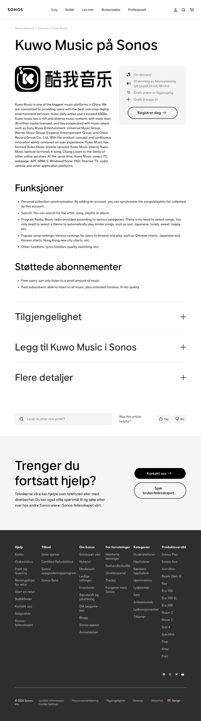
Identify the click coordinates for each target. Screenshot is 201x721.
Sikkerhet (157, 700)
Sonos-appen (89, 625)
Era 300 (167, 605)
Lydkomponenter (146, 609)
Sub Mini (168, 634)
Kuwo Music (60, 28)
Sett (136, 595)
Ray (164, 583)
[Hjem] (15, 10)
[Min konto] (175, 10)
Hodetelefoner (144, 554)
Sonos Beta (49, 580)
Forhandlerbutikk (118, 566)
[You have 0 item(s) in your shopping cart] (192, 10)
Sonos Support (25, 28)
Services (43, 28)
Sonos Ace (170, 562)
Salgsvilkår (23, 614)
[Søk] (183, 10)
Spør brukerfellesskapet (158, 490)
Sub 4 (166, 627)
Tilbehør (139, 617)
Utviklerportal (116, 573)
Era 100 (167, 591)
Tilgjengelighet (115, 700)
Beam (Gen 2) (171, 576)
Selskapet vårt (89, 554)
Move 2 (167, 620)
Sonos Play (170, 554)
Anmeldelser (88, 632)
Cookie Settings (48, 704)
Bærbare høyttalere (141, 571)
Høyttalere (141, 562)
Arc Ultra (168, 569)
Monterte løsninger (113, 556)
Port (165, 656)
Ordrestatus (24, 562)
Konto (19, 554)
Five (165, 642)
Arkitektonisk (143, 602)
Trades (111, 580)
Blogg (83, 618)
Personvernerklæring (85, 700)
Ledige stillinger (85, 578)
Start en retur (25, 592)
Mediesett (87, 569)
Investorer (86, 588)
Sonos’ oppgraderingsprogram (58, 571)
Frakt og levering (21, 571)
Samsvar (138, 700)
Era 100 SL (169, 598)
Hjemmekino (142, 580)
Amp (165, 649)
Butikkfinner (23, 599)
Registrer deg (149, 112)
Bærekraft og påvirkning (89, 597)
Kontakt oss (156, 473)
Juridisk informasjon (51, 700)
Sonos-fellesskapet (24, 623)
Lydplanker (141, 588)
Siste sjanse (50, 554)
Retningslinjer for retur (25, 582)
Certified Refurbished (57, 562)
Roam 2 (167, 613)
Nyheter (85, 562)
